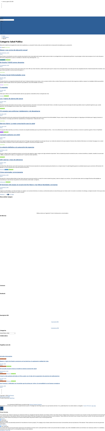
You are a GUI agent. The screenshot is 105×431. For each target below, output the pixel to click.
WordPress (12, 398)
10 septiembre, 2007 (4, 65)
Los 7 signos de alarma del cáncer (11, 99)
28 (6, 194)
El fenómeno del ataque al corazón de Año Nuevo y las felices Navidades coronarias (29, 185)
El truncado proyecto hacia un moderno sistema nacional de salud (18, 369)
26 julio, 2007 (3, 77)
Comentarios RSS (55, 328)
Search (1, 18)
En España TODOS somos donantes (12, 63)
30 (9, 194)
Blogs (3, 27)
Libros (3, 28)
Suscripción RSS (55, 322)
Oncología (2, 96)
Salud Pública (7, 47)
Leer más (94, 406)
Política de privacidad (5, 396)
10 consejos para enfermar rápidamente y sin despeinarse (20, 111)
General (3, 47)
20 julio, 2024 (3, 363)
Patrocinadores (8, 31)
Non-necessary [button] (3, 425)
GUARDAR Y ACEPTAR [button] (5, 430)
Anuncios (1, 84)
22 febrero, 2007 (3, 150)
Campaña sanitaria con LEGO (10, 135)
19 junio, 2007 (3, 101)
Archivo (4, 26)
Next (13, 194)
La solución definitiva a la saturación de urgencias (17, 147)
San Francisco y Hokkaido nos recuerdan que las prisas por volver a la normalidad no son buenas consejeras (30, 383)
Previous (2, 194)
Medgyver (6, 169)
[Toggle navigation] (0, 17)
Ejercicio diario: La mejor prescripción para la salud (17, 124)
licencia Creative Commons (35, 404)
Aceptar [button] (85, 406)
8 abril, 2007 (2, 137)
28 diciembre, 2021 (4, 371)
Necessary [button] (2, 418)
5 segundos (4, 88)
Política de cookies (9, 32)
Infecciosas (2, 169)
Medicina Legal (2, 59)
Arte (1, 47)
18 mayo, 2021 (3, 378)
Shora (1, 54)
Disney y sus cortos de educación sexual (13, 50)
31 (10, 194)
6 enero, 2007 (3, 162)
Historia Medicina (3, 358)
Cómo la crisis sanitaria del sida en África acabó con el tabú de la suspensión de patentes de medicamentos (29, 376)
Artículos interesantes (6, 356)
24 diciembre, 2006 (4, 187)
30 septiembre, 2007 (4, 53)
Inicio (3, 23)
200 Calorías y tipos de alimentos (11, 160)
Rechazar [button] (89, 406)
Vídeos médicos (13, 47)
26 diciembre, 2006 (4, 175)
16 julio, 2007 (3, 90)
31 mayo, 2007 (3, 114)
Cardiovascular (2, 182)
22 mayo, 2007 (3, 126)
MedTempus (4, 10)
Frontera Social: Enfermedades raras (12, 75)
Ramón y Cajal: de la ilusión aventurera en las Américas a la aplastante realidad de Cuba (24, 361)
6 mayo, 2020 (3, 386)
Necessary (3, 420)
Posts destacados (6, 33)
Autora (4, 25)
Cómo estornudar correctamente (11, 172)
